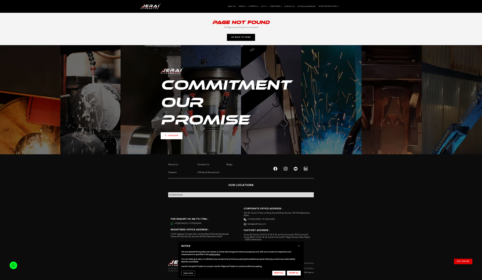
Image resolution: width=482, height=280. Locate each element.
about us (232, 6)
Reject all (278, 273)
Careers (172, 172)
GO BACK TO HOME (241, 37)
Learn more (188, 273)
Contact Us (203, 165)
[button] (242, 6)
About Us (173, 165)
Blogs (229, 165)
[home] (151, 6)
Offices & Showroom (306, 6)
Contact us (289, 6)
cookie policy (214, 254)
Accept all (294, 273)
